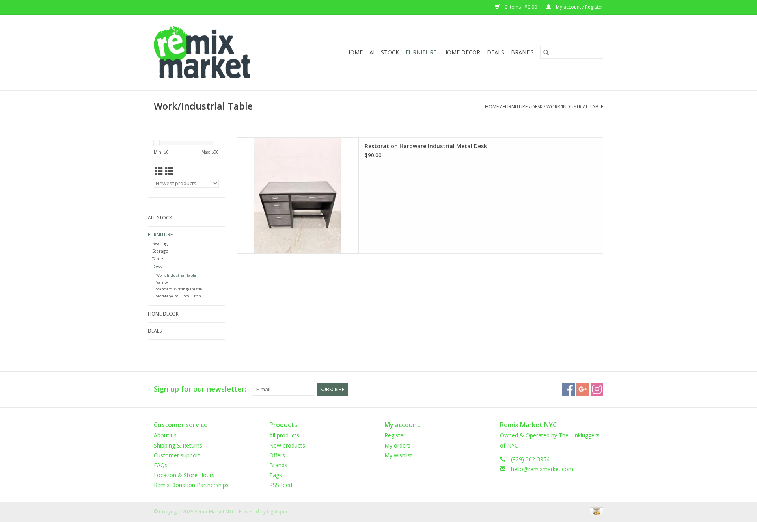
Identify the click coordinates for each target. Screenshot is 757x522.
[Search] (546, 52)
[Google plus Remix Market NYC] (582, 389)
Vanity (162, 282)
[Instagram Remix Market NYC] (597, 389)
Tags (275, 475)
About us (165, 435)
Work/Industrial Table (574, 106)
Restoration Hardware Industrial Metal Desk (426, 146)
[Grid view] (159, 171)
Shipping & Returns (178, 445)
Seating (160, 243)
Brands (522, 52)
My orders (397, 445)
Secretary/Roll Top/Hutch (178, 296)
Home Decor (461, 52)
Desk (537, 106)
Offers (277, 455)
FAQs (161, 465)
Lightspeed (279, 511)
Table (157, 259)
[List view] (169, 171)
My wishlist (398, 455)
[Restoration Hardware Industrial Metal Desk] (297, 195)
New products (287, 445)
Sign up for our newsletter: (200, 389)
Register (394, 435)
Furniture (421, 52)
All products (284, 435)
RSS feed (280, 485)
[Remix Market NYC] (215, 52)
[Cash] (595, 511)
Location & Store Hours (184, 475)
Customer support (177, 455)
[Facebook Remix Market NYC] (568, 389)
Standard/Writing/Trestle (179, 289)
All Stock (384, 52)
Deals (495, 52)
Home (354, 52)
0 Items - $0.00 (520, 7)
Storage (160, 251)
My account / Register (579, 7)
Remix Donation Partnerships (191, 485)
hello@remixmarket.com (542, 469)
